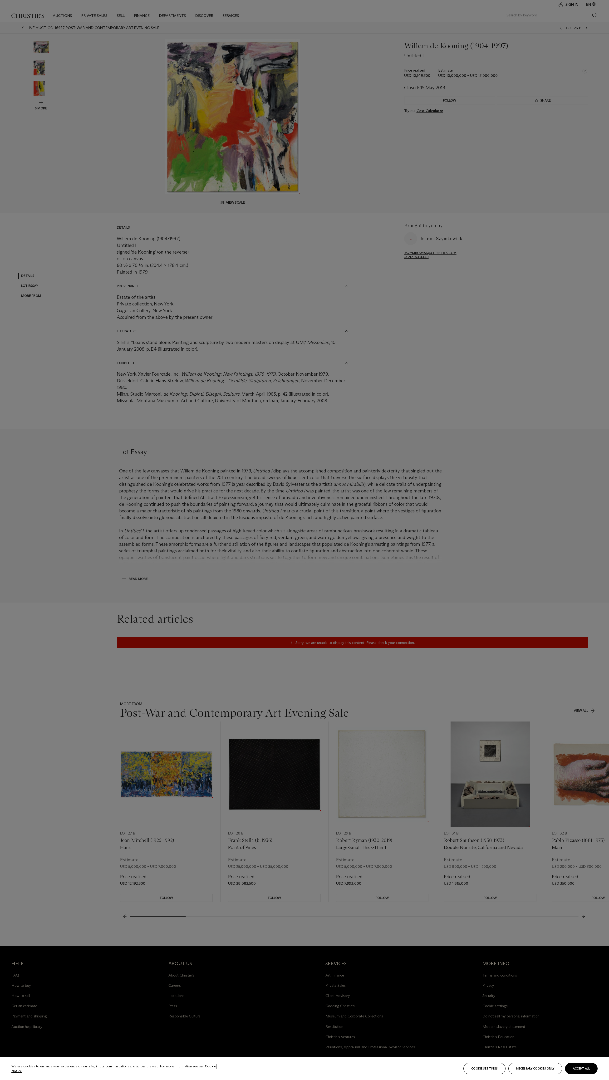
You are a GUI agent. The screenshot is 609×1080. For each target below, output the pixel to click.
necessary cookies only (535, 1068)
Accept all (581, 1068)
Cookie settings (484, 1068)
